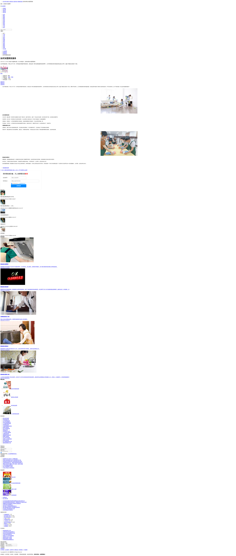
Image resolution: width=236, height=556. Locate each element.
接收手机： (2, 450)
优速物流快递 (7, 519)
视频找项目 (20, 1)
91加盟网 (5, 51)
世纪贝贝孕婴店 (7, 522)
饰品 (4, 23)
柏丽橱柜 (6, 526)
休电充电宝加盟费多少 (8, 504)
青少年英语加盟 (6, 437)
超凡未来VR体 (7, 515)
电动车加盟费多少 (7, 422)
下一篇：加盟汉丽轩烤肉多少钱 (7, 170)
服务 (9, 77)
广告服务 (25, 549)
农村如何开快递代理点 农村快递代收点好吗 (12, 461)
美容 (4, 19)
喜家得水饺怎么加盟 (7, 537)
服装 (4, 17)
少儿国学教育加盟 (7, 423)
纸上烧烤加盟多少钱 (7, 441)
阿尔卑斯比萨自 (7, 517)
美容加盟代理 (6, 419)
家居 (4, 20)
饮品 (4, 37)
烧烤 (4, 41)
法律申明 (12, 549)
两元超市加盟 (6, 418)
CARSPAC (6, 520)
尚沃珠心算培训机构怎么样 (9, 508)
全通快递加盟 (6, 433)
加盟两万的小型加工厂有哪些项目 (10, 458)
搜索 (2, 31)
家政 (1, 73)
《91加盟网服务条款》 (22, 183)
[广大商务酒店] (7, 413)
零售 (4, 24)
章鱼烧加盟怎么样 (7, 530)
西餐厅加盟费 (6, 436)
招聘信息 (16, 549)
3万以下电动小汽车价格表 (8, 467)
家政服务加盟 (6, 167)
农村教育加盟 (6, 424)
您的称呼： (5, 177)
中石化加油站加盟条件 (8, 465)
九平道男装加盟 (6, 420)
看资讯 (4, 10)
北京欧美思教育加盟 (15, 483)
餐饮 (4, 15)
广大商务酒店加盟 (15, 413)
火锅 (4, 34)
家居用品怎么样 (6, 431)
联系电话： (5, 181)
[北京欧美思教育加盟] (7, 483)
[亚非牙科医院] (7, 388)
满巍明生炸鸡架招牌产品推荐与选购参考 (12, 503)
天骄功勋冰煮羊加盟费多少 (9, 531)
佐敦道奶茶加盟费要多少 (8, 539)
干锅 (5, 518)
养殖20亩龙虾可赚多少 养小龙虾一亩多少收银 (13, 463)
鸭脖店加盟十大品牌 (7, 538)
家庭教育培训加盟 (7, 435)
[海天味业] (7, 405)
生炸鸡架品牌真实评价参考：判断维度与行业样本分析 (15, 502)
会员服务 (7, 549)
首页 (4, 14)
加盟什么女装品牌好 (7, 438)
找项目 (7, 1)
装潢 (4, 46)
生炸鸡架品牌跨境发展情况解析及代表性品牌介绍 (14, 500)
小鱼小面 (13, 477)
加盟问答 (15, 1)
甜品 (4, 38)
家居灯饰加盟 (6, 427)
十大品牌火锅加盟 (7, 432)
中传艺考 (6, 524)
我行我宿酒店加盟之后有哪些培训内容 (11, 507)
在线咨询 (2, 84)
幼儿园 (4, 48)
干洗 (4, 26)
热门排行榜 (5, 498)
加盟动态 (5, 497)
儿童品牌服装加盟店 (7, 426)
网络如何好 (5, 429)
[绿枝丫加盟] (7, 489)
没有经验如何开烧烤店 (8, 509)
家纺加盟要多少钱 (7, 442)
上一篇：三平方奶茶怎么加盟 (21, 170)
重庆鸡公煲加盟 (14, 397)
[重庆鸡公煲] (7, 397)
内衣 (4, 42)
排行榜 (4, 1)
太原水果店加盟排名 (7, 534)
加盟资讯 (11, 1)
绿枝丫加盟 (13, 489)
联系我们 (21, 549)
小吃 (4, 35)
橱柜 (4, 44)
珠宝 (4, 27)
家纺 (4, 18)
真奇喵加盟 (13, 495)
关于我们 (2, 549)
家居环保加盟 (6, 440)
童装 (4, 43)
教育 (4, 22)
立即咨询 (18, 185)
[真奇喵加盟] (7, 495)
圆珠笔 (5, 523)
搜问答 (4, 12)
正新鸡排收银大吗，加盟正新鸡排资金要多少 (13, 462)
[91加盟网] (2, 6)
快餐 (4, 39)
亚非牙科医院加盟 (15, 388)
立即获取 (2, 547)
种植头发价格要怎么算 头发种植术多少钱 (12, 460)
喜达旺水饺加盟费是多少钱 (9, 533)
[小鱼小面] (7, 477)
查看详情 (2, 81)
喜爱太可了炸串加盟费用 (8, 535)
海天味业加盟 (14, 405)
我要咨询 (2, 83)
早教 (4, 47)
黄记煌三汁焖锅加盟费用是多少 (10, 506)
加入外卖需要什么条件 (8, 466)
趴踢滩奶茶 (6, 514)
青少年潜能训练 (6, 428)
